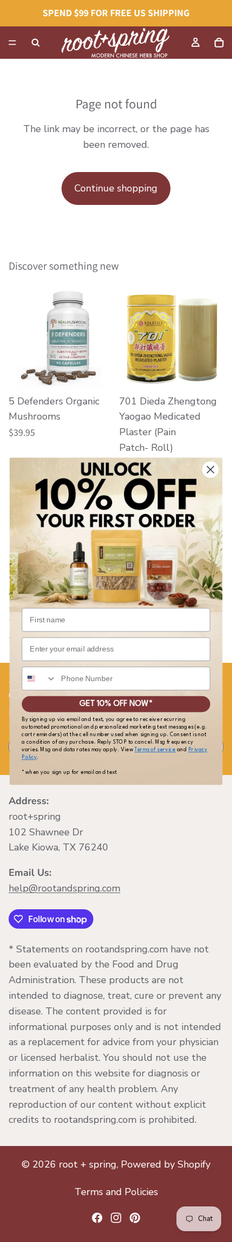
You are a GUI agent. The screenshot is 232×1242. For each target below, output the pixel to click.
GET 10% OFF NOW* (115, 703)
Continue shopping (116, 188)
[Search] (35, 42)
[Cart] (219, 42)
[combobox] (39, 678)
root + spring (88, 1164)
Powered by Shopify (165, 1164)
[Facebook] (97, 1217)
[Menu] (12, 42)
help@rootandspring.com (64, 888)
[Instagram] (116, 1217)
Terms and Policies (116, 1191)
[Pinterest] (134, 1217)
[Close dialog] (210, 469)
